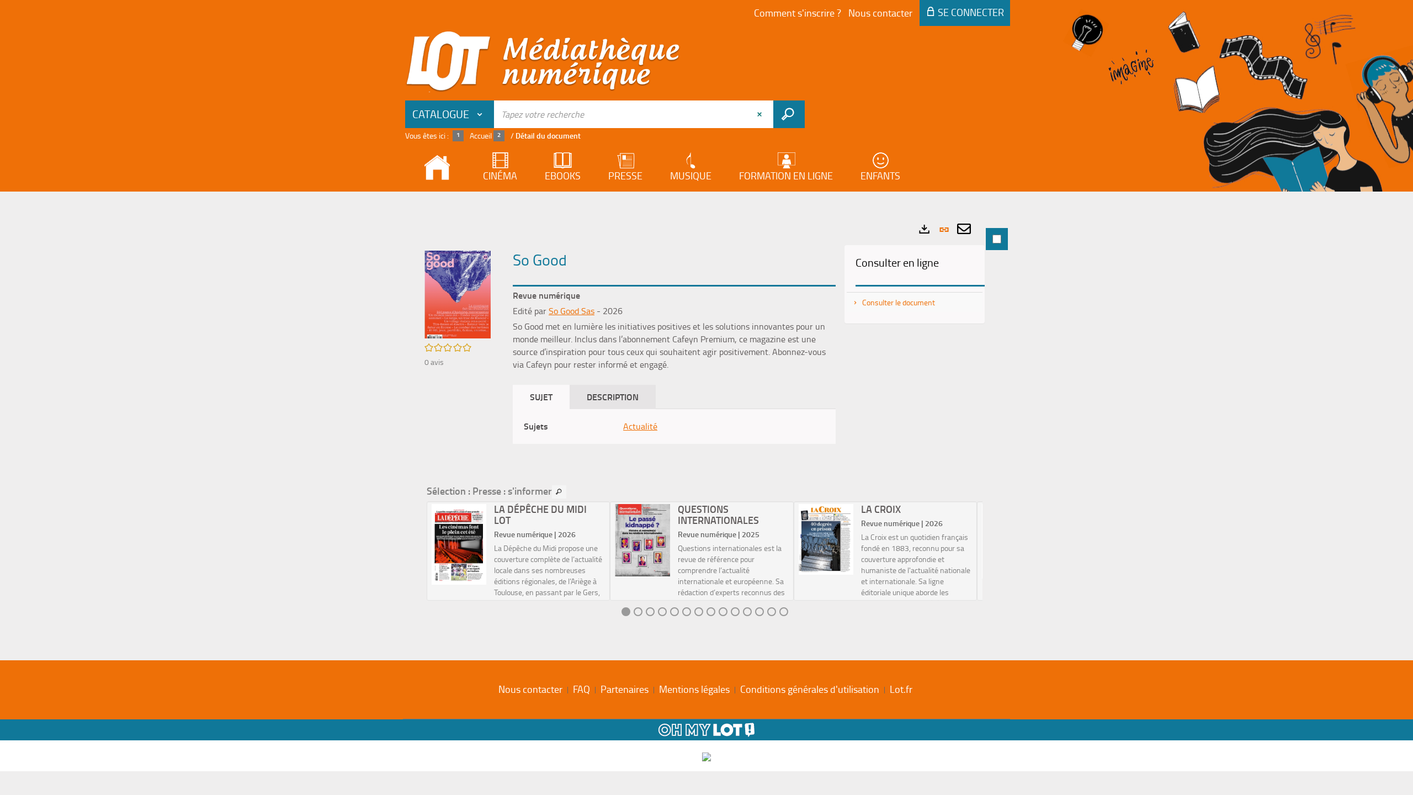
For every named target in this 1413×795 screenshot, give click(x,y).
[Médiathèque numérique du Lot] (543, 61)
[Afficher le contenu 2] (638, 611)
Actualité (640, 426)
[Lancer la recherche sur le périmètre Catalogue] (789, 114)
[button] (457, 293)
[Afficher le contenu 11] (747, 611)
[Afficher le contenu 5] (674, 611)
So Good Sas (571, 311)
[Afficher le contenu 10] (735, 611)
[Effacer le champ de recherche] (760, 114)
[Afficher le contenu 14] (783, 611)
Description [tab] (613, 396)
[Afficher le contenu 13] (771, 611)
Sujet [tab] (541, 396)
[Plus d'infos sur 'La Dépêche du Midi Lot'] (458, 544)
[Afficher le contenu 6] (686, 611)
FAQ (581, 689)
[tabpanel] (706, 423)
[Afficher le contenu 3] (650, 611)
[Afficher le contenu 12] (759, 611)
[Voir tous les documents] (559, 492)
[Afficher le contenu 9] (723, 611)
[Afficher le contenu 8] (710, 611)
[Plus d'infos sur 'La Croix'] (826, 539)
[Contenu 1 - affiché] (625, 611)
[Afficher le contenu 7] (698, 611)
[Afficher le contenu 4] (662, 611)
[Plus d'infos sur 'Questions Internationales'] (642, 540)
